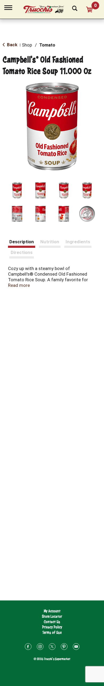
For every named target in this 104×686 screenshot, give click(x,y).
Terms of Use (52, 632)
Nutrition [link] (49, 241)
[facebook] (28, 647)
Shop (27, 45)
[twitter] (52, 647)
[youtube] (76, 647)
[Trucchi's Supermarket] (46, 8)
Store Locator (52, 616)
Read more (19, 285)
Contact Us (52, 622)
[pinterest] (64, 647)
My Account (52, 611)
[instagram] (40, 647)
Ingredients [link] (78, 241)
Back (11, 44)
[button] (17, 190)
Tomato (47, 45)
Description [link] (21, 241)
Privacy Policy (52, 627)
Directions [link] (22, 252)
